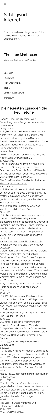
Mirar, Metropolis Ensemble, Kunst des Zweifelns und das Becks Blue (20, 207)
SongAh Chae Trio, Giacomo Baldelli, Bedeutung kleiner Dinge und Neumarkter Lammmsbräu (22, 122)
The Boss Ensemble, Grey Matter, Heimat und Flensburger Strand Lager (23, 182)
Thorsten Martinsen (20, 54)
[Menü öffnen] (5, 4)
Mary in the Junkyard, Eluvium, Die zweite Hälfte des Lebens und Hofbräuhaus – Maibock (21, 287)
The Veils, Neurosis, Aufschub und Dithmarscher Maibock (18, 404)
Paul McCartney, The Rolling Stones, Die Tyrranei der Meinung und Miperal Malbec (22, 243)
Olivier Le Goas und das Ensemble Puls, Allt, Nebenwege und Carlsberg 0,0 (22, 156)
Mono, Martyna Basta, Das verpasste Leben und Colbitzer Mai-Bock (23, 314)
